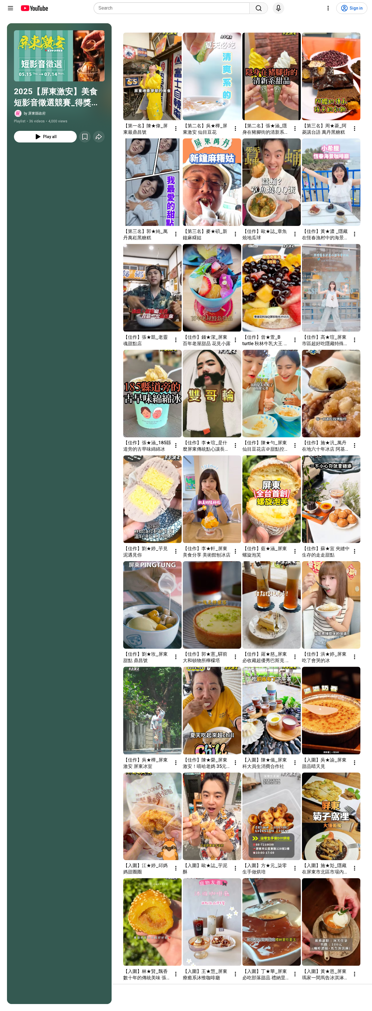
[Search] (258, 8)
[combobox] (173, 8)
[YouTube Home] (34, 8)
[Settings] (328, 8)
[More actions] (176, 128)
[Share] (99, 136)
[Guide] (10, 8)
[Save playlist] (85, 136)
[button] (59, 55)
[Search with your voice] (278, 8)
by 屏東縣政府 (35, 113)
